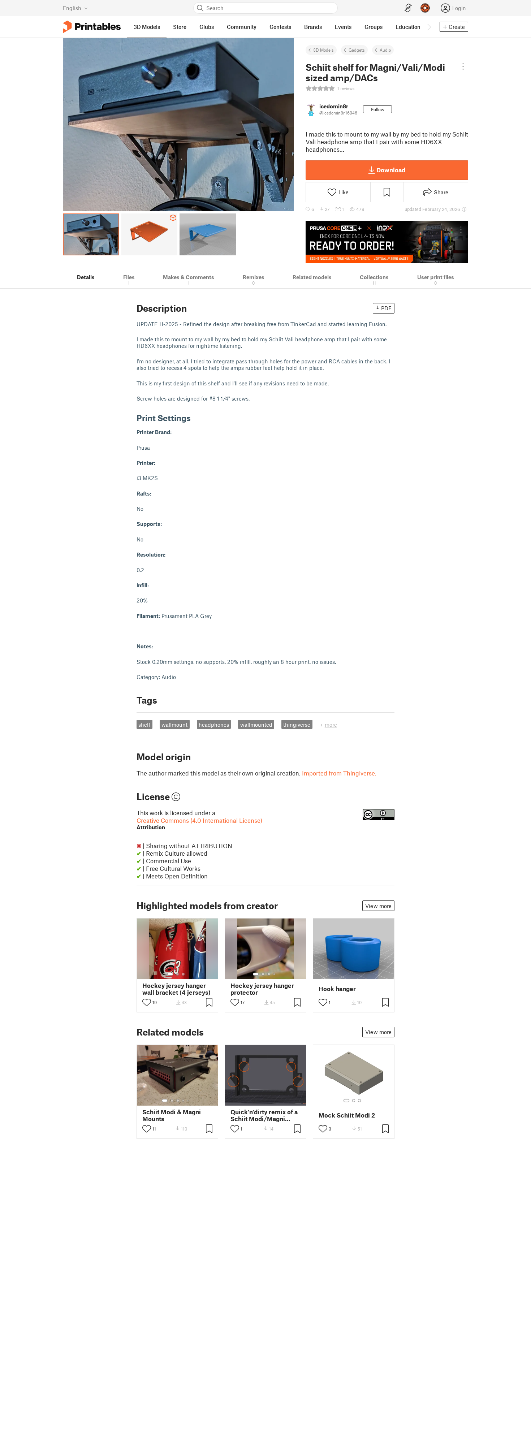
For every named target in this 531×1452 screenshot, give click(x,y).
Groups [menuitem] (373, 26)
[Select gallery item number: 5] (188, 1100)
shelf (144, 724)
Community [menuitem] (241, 26)
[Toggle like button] (146, 1002)
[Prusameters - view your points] (425, 8)
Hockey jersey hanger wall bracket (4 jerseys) (176, 989)
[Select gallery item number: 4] (274, 974)
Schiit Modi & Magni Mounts (171, 1115)
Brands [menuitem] (313, 26)
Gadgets (357, 49)
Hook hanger (337, 988)
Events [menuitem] (343, 26)
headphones (214, 724)
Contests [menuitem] (280, 26)
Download (390, 169)
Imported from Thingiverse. (339, 773)
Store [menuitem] (179, 26)
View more (378, 906)
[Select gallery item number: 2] (177, 974)
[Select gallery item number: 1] (170, 974)
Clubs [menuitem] (206, 26)
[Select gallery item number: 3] (183, 974)
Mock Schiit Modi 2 (347, 1115)
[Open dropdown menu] (463, 66)
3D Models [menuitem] (147, 26)
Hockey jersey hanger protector (262, 989)
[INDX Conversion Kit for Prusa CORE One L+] (387, 242)
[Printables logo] (92, 27)
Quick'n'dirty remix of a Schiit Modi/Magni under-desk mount (264, 1115)
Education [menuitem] (408, 26)
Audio (385, 49)
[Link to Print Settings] (196, 417)
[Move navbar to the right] (428, 27)
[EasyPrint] (408, 8)
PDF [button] (386, 308)
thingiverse (296, 724)
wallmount (174, 724)
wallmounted (256, 724)
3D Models (323, 49)
